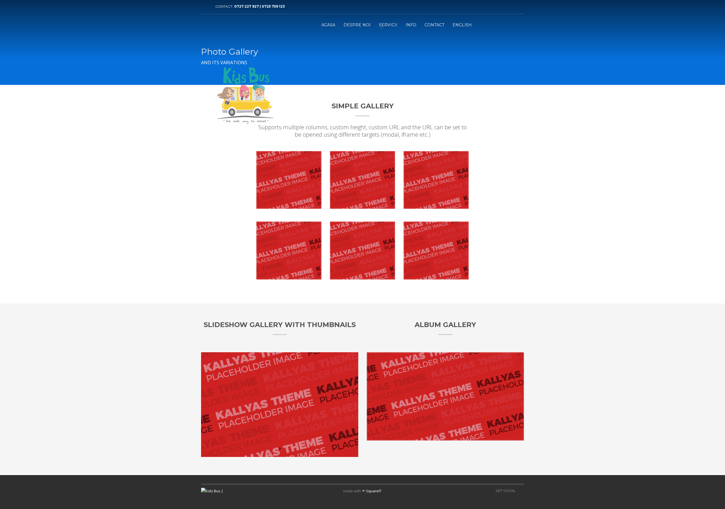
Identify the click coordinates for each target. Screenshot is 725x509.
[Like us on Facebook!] (519, 490)
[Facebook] (205, 6)
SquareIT (373, 490)
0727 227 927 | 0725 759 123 (259, 6)
